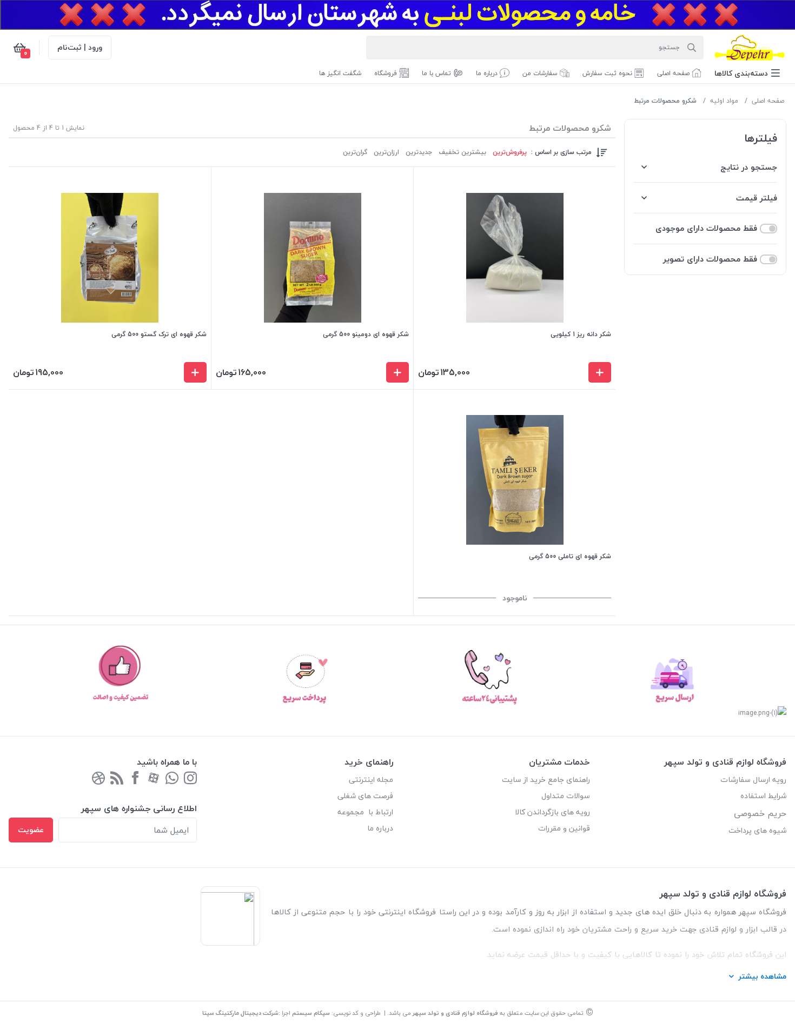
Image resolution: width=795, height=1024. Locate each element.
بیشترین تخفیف (462, 152)
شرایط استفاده (762, 795)
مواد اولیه (724, 100)
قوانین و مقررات (564, 828)
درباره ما (380, 828)
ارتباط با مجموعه (365, 812)
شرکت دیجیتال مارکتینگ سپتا (240, 1013)
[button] (747, 73)
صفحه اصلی (768, 100)
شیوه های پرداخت (757, 830)
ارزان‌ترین (386, 152)
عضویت (31, 829)
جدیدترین (419, 152)
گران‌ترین (355, 152)
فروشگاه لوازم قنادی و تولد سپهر (455, 1013)
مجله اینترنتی (371, 779)
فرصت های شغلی (365, 795)
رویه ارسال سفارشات (753, 779)
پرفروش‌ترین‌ (510, 152)
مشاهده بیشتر (762, 976)
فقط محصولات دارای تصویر (710, 259)
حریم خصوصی (760, 813)
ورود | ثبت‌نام (79, 47)
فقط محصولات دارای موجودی (706, 228)
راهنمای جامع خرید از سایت (546, 779)
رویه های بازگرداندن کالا (552, 812)
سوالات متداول (565, 795)
